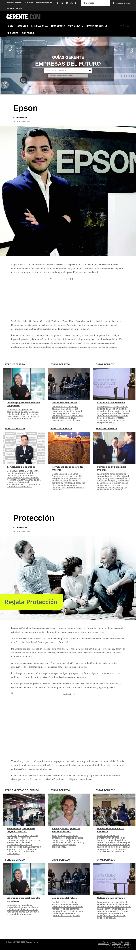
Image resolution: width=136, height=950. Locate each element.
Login (128, 3)
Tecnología (58, 25)
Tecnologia (116, 944)
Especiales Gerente (44, 3)
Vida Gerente (75, 25)
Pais (104, 942)
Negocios (22, 25)
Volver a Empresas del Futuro (61, 76)
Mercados (124, 942)
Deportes (124, 945)
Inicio (10, 25)
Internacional (39, 25)
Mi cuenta (29, 3)
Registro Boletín (14, 3)
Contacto (28, 33)
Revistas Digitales (14, 8)
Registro (119, 3)
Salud (126, 944)
